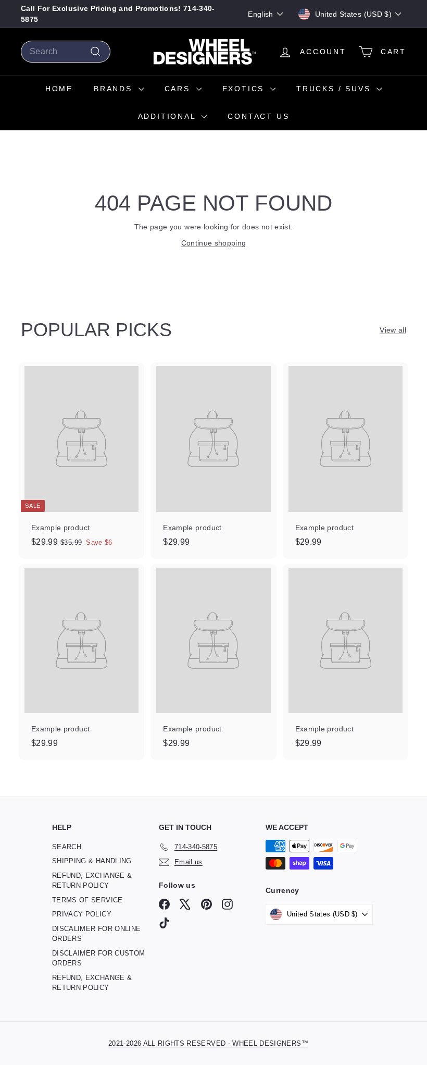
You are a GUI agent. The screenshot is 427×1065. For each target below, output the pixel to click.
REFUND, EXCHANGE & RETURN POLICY (92, 881)
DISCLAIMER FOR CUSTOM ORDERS (98, 958)
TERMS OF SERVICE (87, 900)
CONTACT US (258, 116)
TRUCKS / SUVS (335, 88)
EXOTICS (245, 88)
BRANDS (115, 88)
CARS (179, 88)
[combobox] (65, 52)
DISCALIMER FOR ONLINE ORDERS (96, 934)
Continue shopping (213, 243)
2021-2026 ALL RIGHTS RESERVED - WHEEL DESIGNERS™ (208, 1043)
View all (393, 330)
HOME (59, 88)
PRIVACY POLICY (81, 914)
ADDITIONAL (168, 116)
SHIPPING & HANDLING (92, 861)
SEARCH (66, 847)
